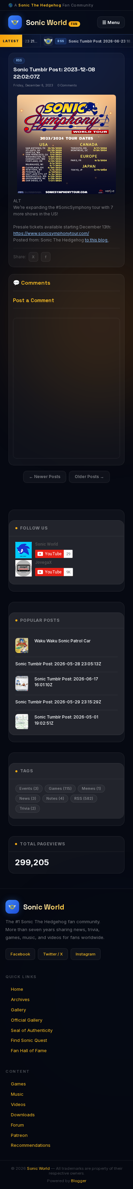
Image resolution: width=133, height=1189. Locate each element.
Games (18, 1083)
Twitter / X (53, 954)
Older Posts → (89, 476)
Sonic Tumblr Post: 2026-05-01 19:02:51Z (66, 719)
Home (17, 989)
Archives (20, 999)
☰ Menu (111, 22)
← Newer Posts (44, 476)
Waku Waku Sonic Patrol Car (62, 640)
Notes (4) (55, 798)
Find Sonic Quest (29, 1040)
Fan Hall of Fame (29, 1050)
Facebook (20, 954)
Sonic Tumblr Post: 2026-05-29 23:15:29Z (58, 701)
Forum (17, 1125)
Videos (18, 1104)
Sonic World (38, 1168)
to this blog (96, 239)
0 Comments (67, 85)
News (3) (27, 798)
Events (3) (29, 788)
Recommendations (30, 1145)
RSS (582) (83, 798)
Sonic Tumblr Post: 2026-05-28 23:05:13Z (58, 663)
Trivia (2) (27, 808)
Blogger (78, 1180)
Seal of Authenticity (32, 1030)
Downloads (23, 1114)
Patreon (19, 1135)
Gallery (18, 1009)
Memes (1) (91, 788)
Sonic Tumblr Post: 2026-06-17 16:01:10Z (66, 681)
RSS (19, 60)
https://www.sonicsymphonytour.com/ (51, 233)
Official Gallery (26, 1020)
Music (17, 1094)
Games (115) (60, 788)
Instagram (85, 954)
